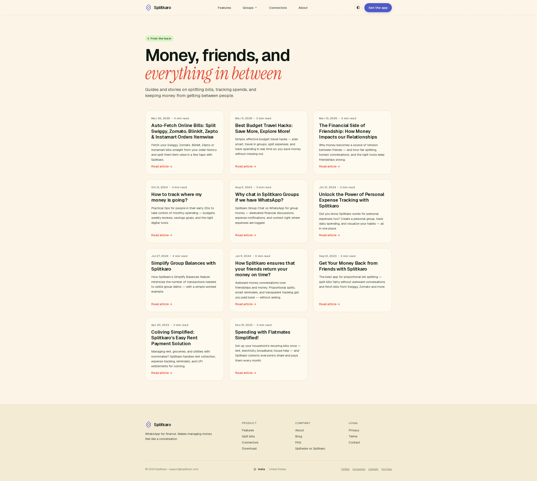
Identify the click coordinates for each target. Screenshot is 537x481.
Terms (353, 436)
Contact (354, 442)
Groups (248, 8)
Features (224, 8)
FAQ (298, 442)
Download (249, 448)
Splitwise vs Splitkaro (310, 448)
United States (277, 469)
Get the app (378, 8)
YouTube (386, 469)
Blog (298, 436)
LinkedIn (373, 469)
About (303, 8)
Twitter (345, 469)
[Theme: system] (358, 8)
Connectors (278, 8)
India (261, 469)
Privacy (354, 430)
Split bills (248, 436)
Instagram (359, 469)
